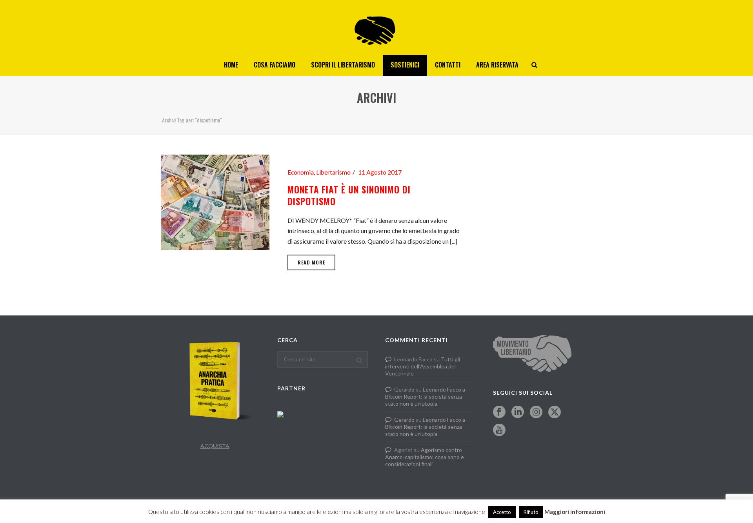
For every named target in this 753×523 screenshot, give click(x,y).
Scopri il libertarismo (343, 64)
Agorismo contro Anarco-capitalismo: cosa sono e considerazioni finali (424, 456)
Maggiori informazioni (574, 511)
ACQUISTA (214, 446)
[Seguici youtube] (499, 430)
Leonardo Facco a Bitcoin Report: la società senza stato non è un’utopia (425, 396)
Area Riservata (497, 64)
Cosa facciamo (274, 64)
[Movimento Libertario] (376, 27)
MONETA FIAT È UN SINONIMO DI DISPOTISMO (349, 195)
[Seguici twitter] (554, 412)
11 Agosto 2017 (380, 172)
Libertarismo (333, 172)
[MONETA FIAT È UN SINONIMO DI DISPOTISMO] (215, 201)
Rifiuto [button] (531, 512)
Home (231, 64)
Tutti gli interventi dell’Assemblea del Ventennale (422, 366)
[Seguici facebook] (499, 412)
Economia (300, 172)
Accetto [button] (502, 512)
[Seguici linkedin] (517, 412)
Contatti (447, 64)
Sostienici (405, 64)
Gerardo (404, 389)
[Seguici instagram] (536, 412)
